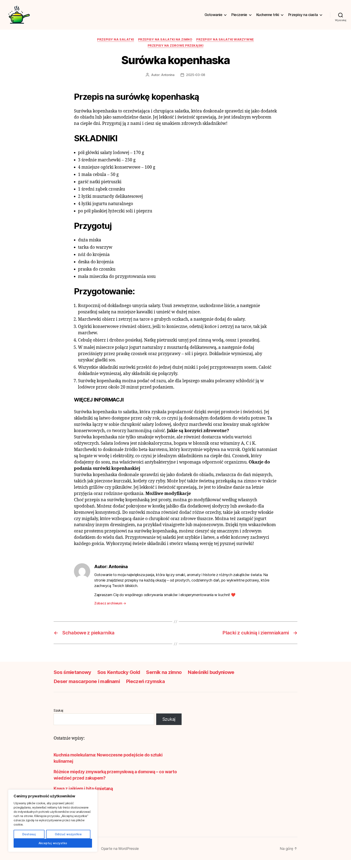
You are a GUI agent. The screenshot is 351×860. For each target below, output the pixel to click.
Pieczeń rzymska (145, 681)
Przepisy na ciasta (303, 15)
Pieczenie (239, 15)
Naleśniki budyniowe (211, 672)
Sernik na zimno (164, 672)
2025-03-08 (195, 75)
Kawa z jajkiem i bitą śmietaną (83, 788)
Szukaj (58, 710)
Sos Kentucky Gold (118, 672)
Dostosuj (29, 834)
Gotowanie (213, 15)
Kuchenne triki (267, 15)
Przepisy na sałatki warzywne (225, 39)
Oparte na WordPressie (120, 848)
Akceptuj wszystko (53, 843)
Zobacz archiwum (110, 603)
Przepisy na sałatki (115, 39)
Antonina (167, 75)
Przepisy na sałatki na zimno (165, 39)
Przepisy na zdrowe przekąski (175, 45)
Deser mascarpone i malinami (87, 681)
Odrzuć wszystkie (68, 834)
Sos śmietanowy (72, 672)
